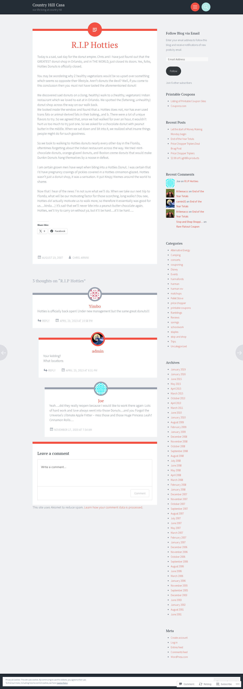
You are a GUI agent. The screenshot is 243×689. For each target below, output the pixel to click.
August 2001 (177, 609)
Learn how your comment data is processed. (113, 507)
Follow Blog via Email (183, 33)
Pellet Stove (177, 298)
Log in (174, 642)
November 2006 (179, 552)
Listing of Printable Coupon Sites (188, 101)
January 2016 (178, 374)
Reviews (175, 317)
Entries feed (177, 647)
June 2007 (176, 523)
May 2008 (176, 470)
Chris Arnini (81, 257)
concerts (175, 260)
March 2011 (177, 408)
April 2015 (176, 388)
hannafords (177, 279)
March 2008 (177, 480)
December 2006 (179, 547)
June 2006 (176, 571)
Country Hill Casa (49, 5)
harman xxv (177, 288)
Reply (46, 321)
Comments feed (179, 652)
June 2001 (176, 614)
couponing (177, 264)
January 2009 (178, 432)
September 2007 (179, 508)
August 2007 (177, 513)
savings (175, 322)
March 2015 (177, 393)
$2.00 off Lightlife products (185, 158)
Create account (179, 637)
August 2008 (177, 456)
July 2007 (176, 518)
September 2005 (179, 590)
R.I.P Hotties (191, 181)
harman (175, 284)
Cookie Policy (62, 683)
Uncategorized (179, 346)
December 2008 (179, 436)
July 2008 (176, 460)
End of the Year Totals (182, 139)
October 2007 (178, 504)
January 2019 (178, 369)
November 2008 (179, 441)
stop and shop (178, 336)
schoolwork (177, 327)
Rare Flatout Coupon (187, 226)
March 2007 (177, 532)
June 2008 (176, 465)
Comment (140, 493)
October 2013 (178, 398)
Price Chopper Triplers (182, 153)
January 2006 (178, 580)
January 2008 (178, 489)
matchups (176, 293)
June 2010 (176, 412)
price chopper (178, 303)
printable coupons (181, 308)
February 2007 (178, 537)
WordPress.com (179, 657)
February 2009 (178, 427)
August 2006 (177, 566)
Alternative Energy (180, 250)
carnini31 (181, 201)
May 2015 (176, 384)
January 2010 (178, 417)
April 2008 (176, 475)
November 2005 (179, 585)
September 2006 (179, 561)
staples (174, 332)
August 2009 (177, 422)
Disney (174, 269)
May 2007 (176, 528)
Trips (173, 341)
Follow (173, 71)
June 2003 (176, 600)
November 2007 (179, 499)
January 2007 (178, 542)
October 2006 (178, 556)
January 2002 (178, 604)
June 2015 (176, 379)
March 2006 (177, 576)
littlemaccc (182, 191)
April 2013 (176, 403)
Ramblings (176, 312)
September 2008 (179, 451)
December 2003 (179, 595)
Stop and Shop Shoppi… (189, 221)
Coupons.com (178, 106)
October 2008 (178, 446)
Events (174, 274)
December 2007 (179, 494)
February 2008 (178, 484)
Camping (176, 255)
